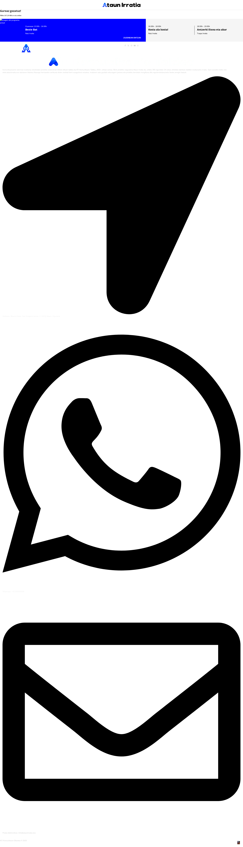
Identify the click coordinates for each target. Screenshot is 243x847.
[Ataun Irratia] (121, 5)
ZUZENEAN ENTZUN (132, 38)
